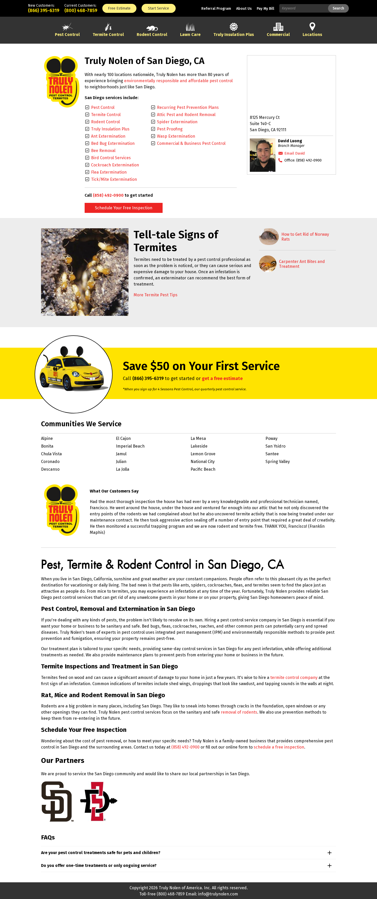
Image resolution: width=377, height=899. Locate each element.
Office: (303, 160)
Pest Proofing (170, 129)
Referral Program (216, 8)
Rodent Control (105, 121)
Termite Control (106, 114)
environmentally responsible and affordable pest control (178, 80)
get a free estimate (222, 378)
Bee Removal (103, 150)
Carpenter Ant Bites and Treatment (302, 264)
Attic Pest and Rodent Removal (186, 114)
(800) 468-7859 (80, 10)
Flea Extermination (109, 172)
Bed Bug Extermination (113, 143)
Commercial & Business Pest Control (191, 143)
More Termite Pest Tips (155, 294)
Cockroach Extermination (115, 165)
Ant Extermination (108, 136)
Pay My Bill (265, 8)
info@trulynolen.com (218, 894)
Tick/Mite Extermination (114, 179)
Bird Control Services (111, 157)
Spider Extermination (177, 121)
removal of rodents (239, 712)
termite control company (294, 677)
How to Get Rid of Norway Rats (305, 237)
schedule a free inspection (279, 747)
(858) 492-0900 (108, 195)
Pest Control (102, 107)
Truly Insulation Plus (110, 129)
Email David (294, 153)
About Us (244, 8)
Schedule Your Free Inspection (123, 207)
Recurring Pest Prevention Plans (188, 107)
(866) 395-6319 (43, 10)
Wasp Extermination (176, 136)
